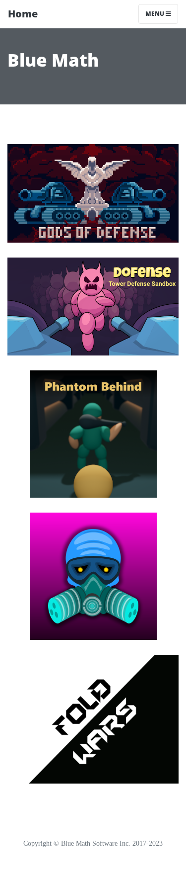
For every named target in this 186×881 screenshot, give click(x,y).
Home (23, 13)
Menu (155, 13)
